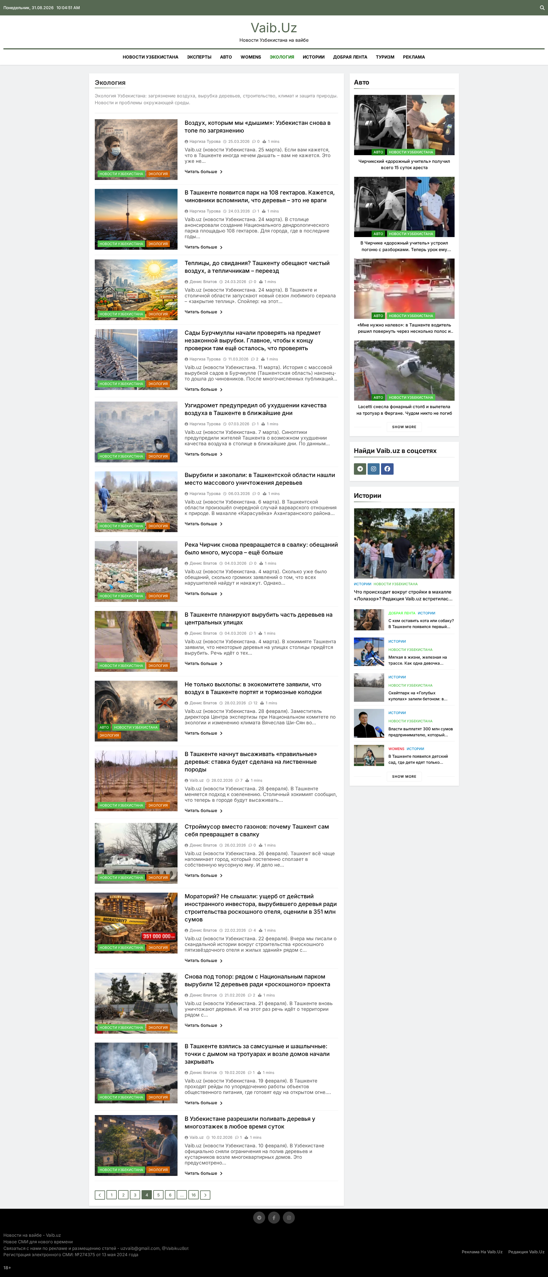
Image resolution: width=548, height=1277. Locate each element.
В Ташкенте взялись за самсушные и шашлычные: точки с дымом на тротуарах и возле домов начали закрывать (257, 1054)
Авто (226, 57)
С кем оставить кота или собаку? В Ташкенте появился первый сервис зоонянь (421, 626)
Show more (404, 427)
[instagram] (374, 469)
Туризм (385, 57)
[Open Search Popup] (542, 7)
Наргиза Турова (205, 141)
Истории (314, 57)
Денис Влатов (203, 281)
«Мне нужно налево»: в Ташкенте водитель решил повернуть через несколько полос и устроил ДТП (404, 331)
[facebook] (388, 469)
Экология (282, 57)
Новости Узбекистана (150, 57)
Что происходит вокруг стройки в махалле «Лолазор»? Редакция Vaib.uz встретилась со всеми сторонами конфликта (402, 598)
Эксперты (199, 57)
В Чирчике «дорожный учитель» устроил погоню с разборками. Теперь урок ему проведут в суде (404, 249)
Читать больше (201, 171)
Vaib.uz (274, 27)
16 (194, 1194)
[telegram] (361, 469)
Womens (251, 57)
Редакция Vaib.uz (526, 1251)
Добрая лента (350, 57)
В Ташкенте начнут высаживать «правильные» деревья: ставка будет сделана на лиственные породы (251, 762)
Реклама (414, 57)
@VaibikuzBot (175, 1248)
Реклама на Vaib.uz (482, 1251)
